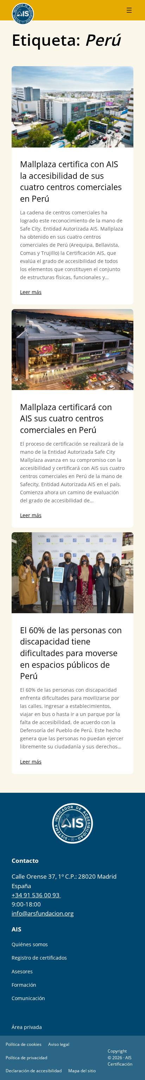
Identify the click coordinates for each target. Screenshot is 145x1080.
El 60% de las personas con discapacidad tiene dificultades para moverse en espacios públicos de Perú (71, 653)
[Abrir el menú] (129, 10)
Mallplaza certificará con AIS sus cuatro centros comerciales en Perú (66, 418)
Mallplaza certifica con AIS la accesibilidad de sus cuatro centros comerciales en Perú (71, 181)
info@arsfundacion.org (43, 913)
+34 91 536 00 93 (36, 895)
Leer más (31, 292)
